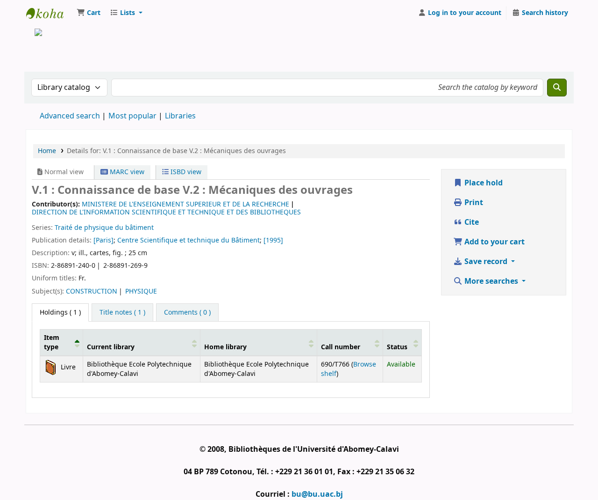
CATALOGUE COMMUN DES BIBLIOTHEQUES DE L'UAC (49, 13)
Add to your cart (494, 242)
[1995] (273, 240)
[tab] (122, 312)
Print (473, 202)
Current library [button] (111, 347)
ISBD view (185, 172)
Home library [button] (225, 347)
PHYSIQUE (141, 291)
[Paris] (103, 240)
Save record (486, 261)
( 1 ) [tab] (60, 312)
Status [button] (397, 347)
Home (47, 151)
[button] (88, 13)
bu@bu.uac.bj (317, 494)
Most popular (132, 116)
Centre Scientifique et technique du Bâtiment (188, 240)
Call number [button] (340, 347)
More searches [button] (491, 281)
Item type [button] (51, 342)
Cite (471, 222)
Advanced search (70, 116)
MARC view (126, 172)
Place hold (483, 183)
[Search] (557, 87)
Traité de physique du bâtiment (104, 228)
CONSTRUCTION (91, 291)
